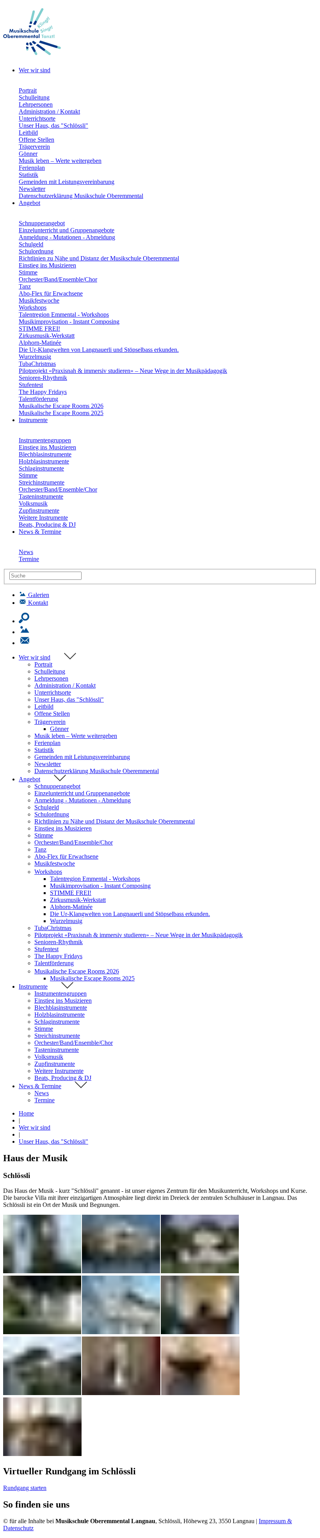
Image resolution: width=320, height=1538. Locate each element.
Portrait (28, 90)
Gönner (28, 153)
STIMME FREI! (39, 328)
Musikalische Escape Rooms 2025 (61, 413)
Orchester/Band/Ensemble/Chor (58, 279)
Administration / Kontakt (49, 111)
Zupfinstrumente (39, 510)
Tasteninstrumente (41, 496)
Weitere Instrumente (43, 517)
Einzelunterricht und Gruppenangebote (66, 230)
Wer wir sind (34, 657)
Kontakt (38, 602)
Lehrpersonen (36, 104)
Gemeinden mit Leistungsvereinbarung (66, 181)
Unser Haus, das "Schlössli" (53, 125)
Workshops (32, 307)
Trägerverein (34, 146)
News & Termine (40, 1086)
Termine (29, 559)
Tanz (25, 286)
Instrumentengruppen (45, 440)
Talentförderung (38, 399)
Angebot (29, 779)
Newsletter (32, 188)
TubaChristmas (37, 363)
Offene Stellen (36, 139)
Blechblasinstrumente (45, 454)
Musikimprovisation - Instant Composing (69, 321)
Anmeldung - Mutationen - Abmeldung (67, 237)
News (26, 552)
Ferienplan (32, 167)
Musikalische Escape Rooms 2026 (61, 406)
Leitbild (28, 132)
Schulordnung (36, 251)
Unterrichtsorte (37, 118)
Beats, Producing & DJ (47, 524)
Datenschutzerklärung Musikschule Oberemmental (81, 195)
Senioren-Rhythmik (43, 377)
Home (26, 1113)
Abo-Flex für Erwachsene (51, 293)
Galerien (38, 595)
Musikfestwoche (39, 300)
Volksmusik (33, 503)
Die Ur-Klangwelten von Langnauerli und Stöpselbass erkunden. (99, 349)
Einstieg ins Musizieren (47, 265)
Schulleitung (34, 97)
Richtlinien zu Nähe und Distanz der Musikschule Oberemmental (99, 258)
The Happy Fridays (43, 392)
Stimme (28, 272)
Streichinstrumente (41, 482)
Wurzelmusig (35, 356)
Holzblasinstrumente (44, 461)
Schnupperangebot (42, 223)
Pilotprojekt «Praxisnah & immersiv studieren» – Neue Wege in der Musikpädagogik (123, 370)
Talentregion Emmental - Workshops (64, 314)
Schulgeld (31, 244)
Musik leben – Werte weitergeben (60, 160)
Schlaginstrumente (41, 468)
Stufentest (31, 384)
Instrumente (33, 986)
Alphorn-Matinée (40, 342)
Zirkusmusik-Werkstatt (47, 335)
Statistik (28, 174)
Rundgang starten (24, 1488)
